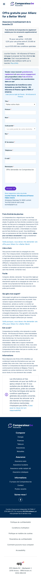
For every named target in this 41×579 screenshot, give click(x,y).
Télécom (20, 444)
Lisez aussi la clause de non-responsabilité (21, 407)
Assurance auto (20, 461)
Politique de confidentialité (20, 522)
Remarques (9, 166)
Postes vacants (20, 489)
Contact (21, 485)
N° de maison (10, 142)
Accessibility (20, 550)
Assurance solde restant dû (20, 468)
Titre (7, 101)
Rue (7, 134)
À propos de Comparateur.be (21, 482)
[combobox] (20, 129)
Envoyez (9, 188)
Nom (7, 117)
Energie (20, 437)
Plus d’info (14, 63)
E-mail (7, 158)
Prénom (8, 109)
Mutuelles (20, 451)
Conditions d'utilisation (20, 528)
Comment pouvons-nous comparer (20, 545)
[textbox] (20, 129)
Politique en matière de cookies (20, 533)
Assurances (20, 448)
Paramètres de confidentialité (20, 539)
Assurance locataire (20, 465)
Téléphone (9, 150)
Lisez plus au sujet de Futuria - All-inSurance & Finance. (20, 95)
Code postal (9, 126)
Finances (20, 441)
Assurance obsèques (20, 472)
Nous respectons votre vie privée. (16, 193)
